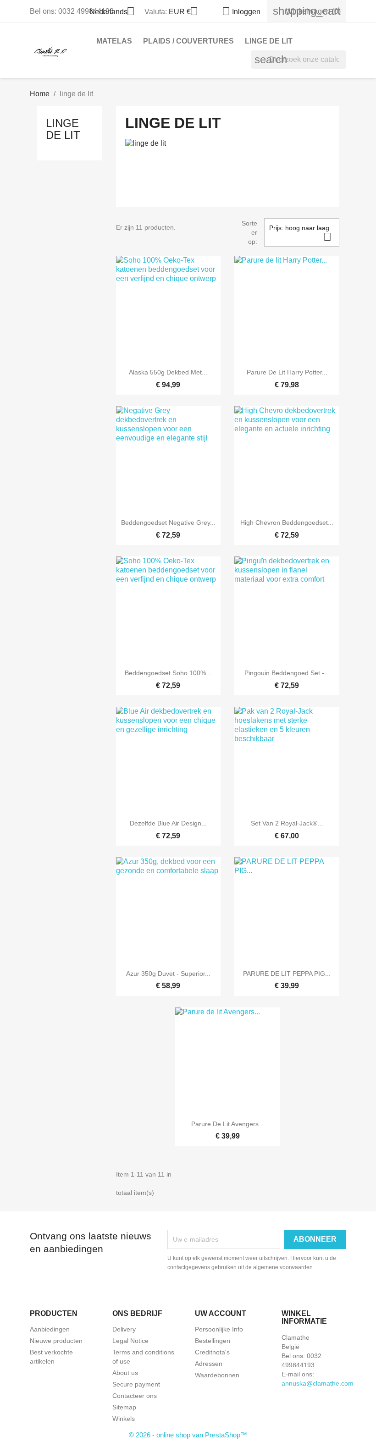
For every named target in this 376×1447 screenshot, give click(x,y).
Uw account (220, 1313)
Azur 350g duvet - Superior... (168, 973)
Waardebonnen (217, 1375)
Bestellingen (212, 1340)
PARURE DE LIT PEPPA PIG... (287, 973)
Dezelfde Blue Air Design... (168, 823)
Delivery (124, 1329)
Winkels (123, 1418)
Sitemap (124, 1407)
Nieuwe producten (56, 1340)
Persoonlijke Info (219, 1329)
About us (125, 1372)
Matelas (114, 41)
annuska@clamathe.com (318, 1383)
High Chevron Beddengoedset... (286, 522)
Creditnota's (212, 1352)
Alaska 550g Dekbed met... (168, 372)
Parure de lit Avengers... (227, 1124)
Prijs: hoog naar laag (300, 233)
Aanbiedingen (50, 1329)
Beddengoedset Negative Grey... (168, 522)
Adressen (208, 1363)
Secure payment (136, 1384)
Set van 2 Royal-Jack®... (287, 823)
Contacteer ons (134, 1395)
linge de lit (269, 41)
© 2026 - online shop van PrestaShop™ (188, 1435)
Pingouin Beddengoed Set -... (287, 673)
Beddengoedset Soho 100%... (168, 673)
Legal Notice (130, 1340)
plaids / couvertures (188, 41)
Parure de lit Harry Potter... (287, 372)
